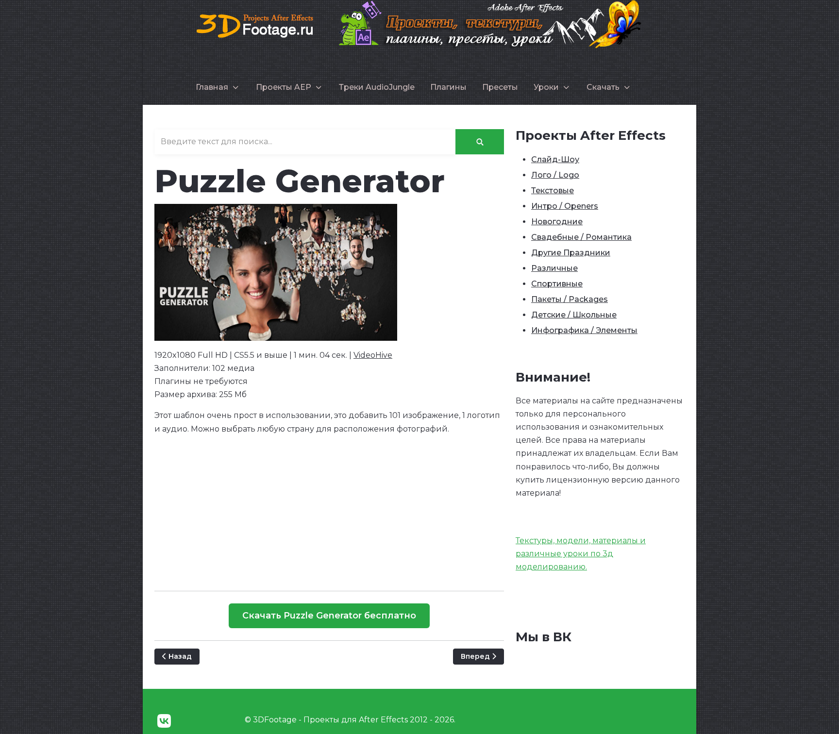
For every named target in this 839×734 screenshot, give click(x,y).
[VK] (164, 721)
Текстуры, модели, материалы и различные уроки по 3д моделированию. (581, 553)
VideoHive (372, 355)
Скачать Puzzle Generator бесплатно (329, 615)
